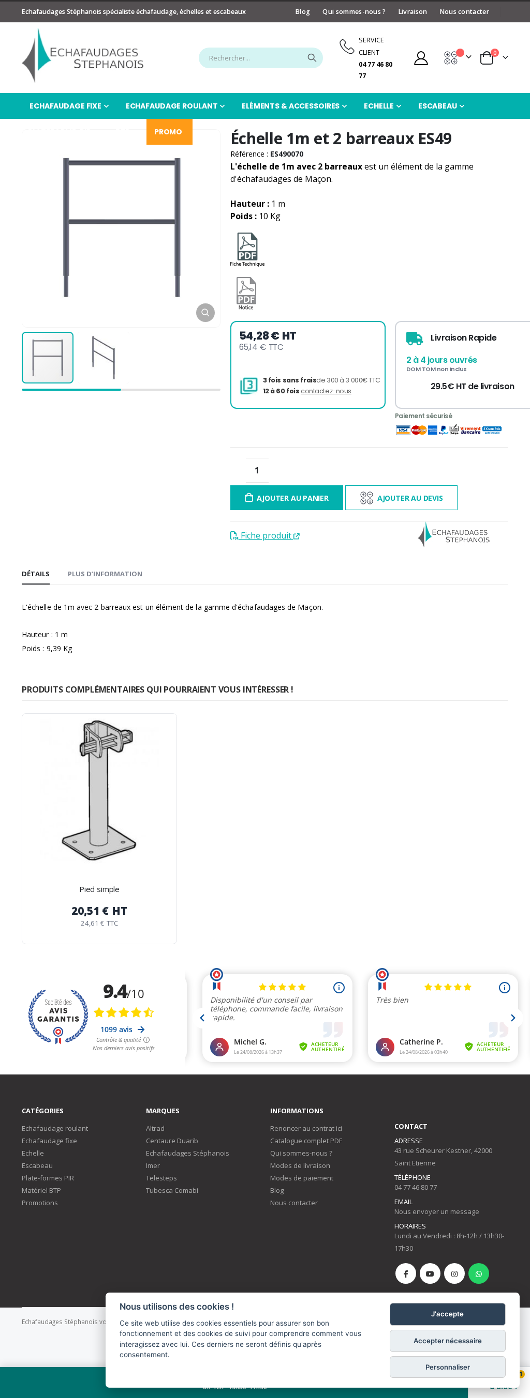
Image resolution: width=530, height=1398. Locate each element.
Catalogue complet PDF (306, 1140)
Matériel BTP (41, 1190)
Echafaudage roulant (55, 1128)
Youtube (430, 1273)
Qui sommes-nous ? (354, 11)
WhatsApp (478, 1273)
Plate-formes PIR (48, 1177)
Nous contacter (464, 11)
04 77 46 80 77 (415, 1187)
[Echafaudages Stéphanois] (82, 55)
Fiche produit (266, 535)
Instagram (454, 1273)
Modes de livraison (300, 1165)
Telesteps (161, 1177)
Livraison (413, 11)
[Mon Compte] (420, 58)
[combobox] (261, 58)
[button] (205, 312)
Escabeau (37, 1165)
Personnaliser (447, 1367)
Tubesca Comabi (172, 1190)
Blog (303, 11)
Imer (153, 1165)
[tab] (36, 574)
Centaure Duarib (172, 1140)
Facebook (405, 1273)
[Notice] (246, 293)
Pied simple (99, 889)
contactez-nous (326, 391)
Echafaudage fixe (49, 1140)
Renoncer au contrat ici (306, 1128)
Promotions (40, 1202)
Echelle (33, 1153)
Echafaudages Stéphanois (187, 1153)
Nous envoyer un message (436, 1211)
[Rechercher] (312, 58)
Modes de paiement (301, 1177)
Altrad (155, 1128)
